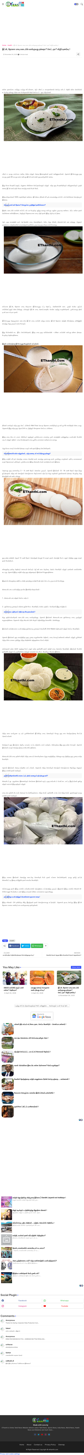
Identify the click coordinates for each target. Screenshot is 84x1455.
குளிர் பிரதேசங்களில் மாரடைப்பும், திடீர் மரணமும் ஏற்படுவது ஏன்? (26, 776)
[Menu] (3, 4)
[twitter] (38, 1434)
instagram (22, 1306)
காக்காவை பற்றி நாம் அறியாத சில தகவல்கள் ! (19, 612)
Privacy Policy (50, 1445)
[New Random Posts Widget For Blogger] (80, 1120)
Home (4, 45)
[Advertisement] (42, 72)
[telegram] (49, 1434)
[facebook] (35, 1434)
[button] (76, 4)
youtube (64, 1306)
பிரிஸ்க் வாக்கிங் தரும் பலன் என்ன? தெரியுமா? (14, 989)
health (10, 45)
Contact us (38, 1445)
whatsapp (64, 1300)
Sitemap (61, 1445)
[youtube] (42, 1434)
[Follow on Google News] (42, 1019)
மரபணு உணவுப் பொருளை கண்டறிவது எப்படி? (40, 989)
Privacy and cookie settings (10, 1454)
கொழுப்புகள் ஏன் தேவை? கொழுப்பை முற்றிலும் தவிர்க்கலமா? (25, 205)
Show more (76, 967)
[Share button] (46, 946)
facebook (22, 1300)
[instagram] (45, 1434)
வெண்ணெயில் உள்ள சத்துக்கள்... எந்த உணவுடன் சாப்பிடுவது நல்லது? (27, 453)
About (29, 1445)
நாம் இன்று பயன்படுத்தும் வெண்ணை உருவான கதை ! (22, 897)
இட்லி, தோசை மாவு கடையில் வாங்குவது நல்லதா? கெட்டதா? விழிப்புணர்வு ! (68, 990)
